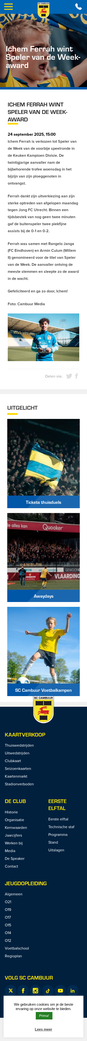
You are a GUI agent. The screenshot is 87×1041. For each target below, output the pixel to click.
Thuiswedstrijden (19, 745)
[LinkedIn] (72, 990)
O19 (8, 909)
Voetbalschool (17, 948)
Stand (53, 842)
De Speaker (14, 858)
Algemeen (13, 894)
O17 (8, 917)
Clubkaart (13, 760)
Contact (11, 866)
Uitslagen (56, 850)
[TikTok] (48, 990)
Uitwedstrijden (17, 753)
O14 (8, 932)
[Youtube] (60, 990)
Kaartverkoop (25, 734)
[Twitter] (10, 990)
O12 (8, 940)
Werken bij (14, 843)
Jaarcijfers (13, 835)
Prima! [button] (44, 1016)
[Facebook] (23, 990)
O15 (8, 925)
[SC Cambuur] (43, 10)
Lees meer (43, 1029)
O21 (8, 901)
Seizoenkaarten (18, 768)
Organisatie (14, 819)
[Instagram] (35, 990)
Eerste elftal (57, 804)
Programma (57, 834)
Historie (11, 812)
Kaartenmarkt (16, 776)
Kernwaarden (16, 827)
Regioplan (13, 956)
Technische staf (61, 826)
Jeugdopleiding (26, 883)
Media (10, 850)
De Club (15, 800)
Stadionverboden (19, 784)
